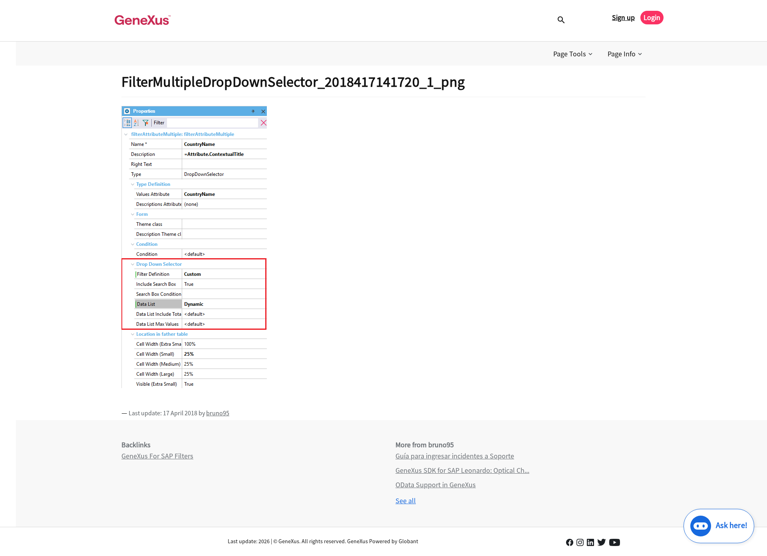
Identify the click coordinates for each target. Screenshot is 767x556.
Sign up (623, 17)
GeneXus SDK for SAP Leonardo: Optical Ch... (462, 470)
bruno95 (217, 413)
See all (405, 500)
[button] (573, 54)
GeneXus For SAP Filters (157, 455)
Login (652, 17)
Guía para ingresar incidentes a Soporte (454, 455)
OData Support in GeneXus (435, 484)
